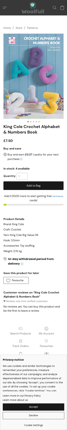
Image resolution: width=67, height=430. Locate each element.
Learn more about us (15, 400)
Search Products (20, 333)
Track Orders (20, 346)
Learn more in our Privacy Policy (22, 395)
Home (7, 28)
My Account (46, 333)
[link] (33, 424)
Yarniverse (57, 196)
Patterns (32, 28)
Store (19, 28)
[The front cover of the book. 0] (33, 76)
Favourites (46, 346)
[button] (33, 7)
